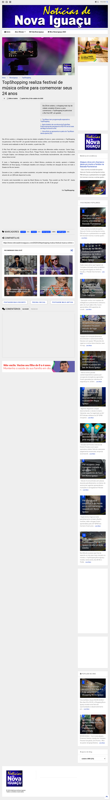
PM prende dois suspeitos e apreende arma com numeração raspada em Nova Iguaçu (92, 506)
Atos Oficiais (19, 32)
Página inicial (39, 302)
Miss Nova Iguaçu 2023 (57, 32)
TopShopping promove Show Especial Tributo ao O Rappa (53, 269)
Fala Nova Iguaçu (37, 32)
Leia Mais (84, 238)
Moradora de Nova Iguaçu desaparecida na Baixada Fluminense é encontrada (92, 725)
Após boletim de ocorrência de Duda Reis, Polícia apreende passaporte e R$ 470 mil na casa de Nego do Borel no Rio (57, 126)
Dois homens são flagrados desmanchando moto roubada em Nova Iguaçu (92, 398)
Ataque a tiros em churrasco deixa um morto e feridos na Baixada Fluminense (92, 164)
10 (84, 535)
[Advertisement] (20, 117)
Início (8, 32)
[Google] (10, 2)
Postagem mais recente (15, 302)
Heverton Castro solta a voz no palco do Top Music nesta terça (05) (20, 269)
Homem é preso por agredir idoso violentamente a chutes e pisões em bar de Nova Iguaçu (91, 362)
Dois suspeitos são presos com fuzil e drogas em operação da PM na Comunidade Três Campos (92, 289)
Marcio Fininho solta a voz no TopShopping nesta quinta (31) (18, 290)
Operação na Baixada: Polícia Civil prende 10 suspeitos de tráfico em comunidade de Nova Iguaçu (92, 254)
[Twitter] (7, 2)
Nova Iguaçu (14, 78)
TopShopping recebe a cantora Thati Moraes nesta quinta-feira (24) (54, 289)
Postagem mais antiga (62, 302)
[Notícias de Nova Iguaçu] (55, 27)
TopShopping (26, 78)
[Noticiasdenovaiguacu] (14, 2)
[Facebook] (3, 2)
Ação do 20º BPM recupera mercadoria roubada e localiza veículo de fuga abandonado (92, 326)
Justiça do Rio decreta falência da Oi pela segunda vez (92, 437)
